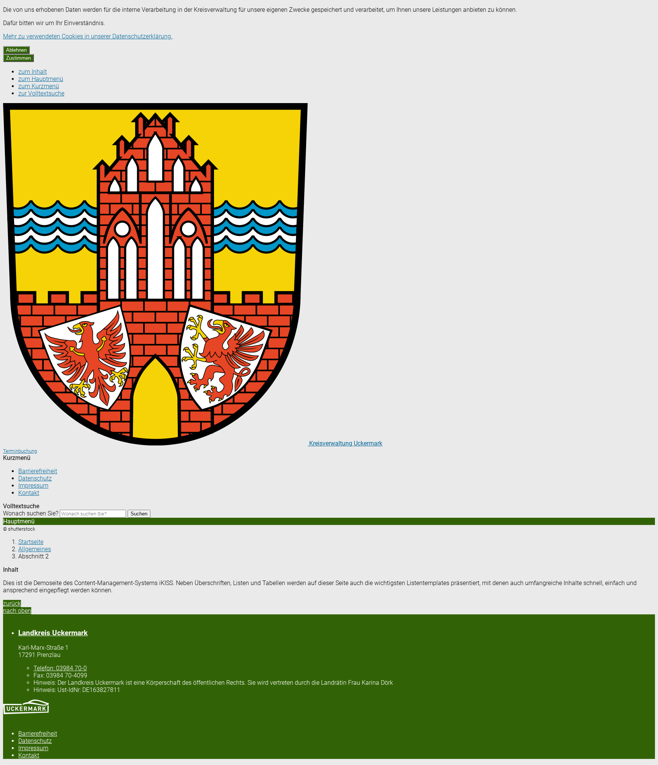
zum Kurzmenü (38, 86)
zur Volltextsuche (41, 93)
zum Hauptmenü (40, 79)
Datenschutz (35, 478)
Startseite (30, 542)
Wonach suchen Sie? (30, 513)
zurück (12, 603)
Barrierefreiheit (37, 471)
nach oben (17, 610)
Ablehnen (16, 50)
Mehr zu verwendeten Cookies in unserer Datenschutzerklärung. (87, 36)
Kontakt (28, 492)
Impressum (33, 485)
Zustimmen (18, 58)
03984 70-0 (60, 668)
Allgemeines (34, 549)
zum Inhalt (32, 71)
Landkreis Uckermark (53, 633)
